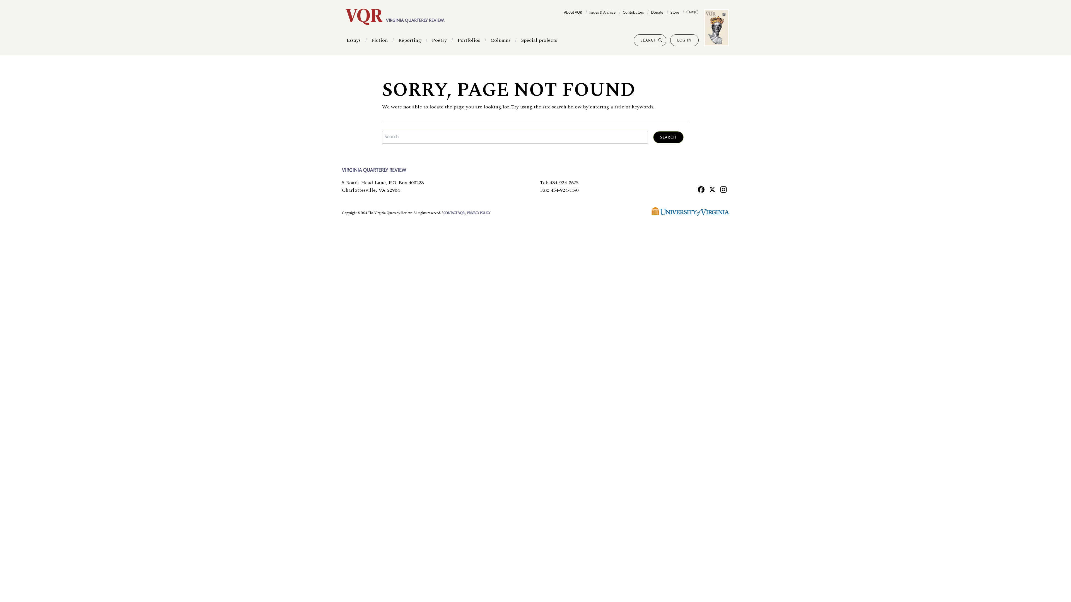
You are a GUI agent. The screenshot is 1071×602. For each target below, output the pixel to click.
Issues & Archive (602, 13)
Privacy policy (478, 213)
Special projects (539, 40)
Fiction (379, 40)
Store (674, 13)
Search (649, 41)
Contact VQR (454, 213)
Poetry (439, 40)
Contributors (633, 13)
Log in (684, 41)
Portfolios (468, 40)
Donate (657, 13)
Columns (500, 40)
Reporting (409, 40)
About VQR (573, 13)
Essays (353, 40)
